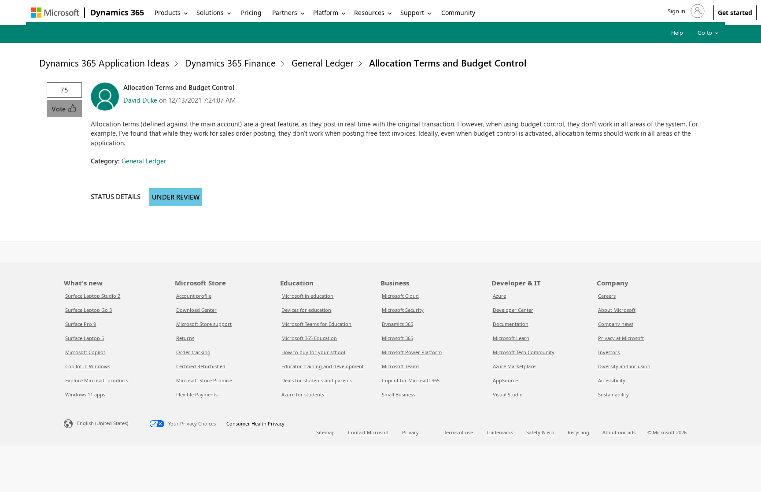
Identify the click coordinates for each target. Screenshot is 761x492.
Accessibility (611, 380)
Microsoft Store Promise (204, 380)
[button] (685, 11)
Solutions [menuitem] (210, 12)
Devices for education (306, 310)
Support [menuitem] (412, 12)
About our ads (618, 432)
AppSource (505, 380)
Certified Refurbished (200, 366)
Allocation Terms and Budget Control (447, 62)
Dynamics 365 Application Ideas (104, 62)
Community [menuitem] (458, 12)
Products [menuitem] (168, 12)
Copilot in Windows (87, 366)
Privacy (410, 432)
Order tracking (193, 352)
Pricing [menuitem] (251, 12)
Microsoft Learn (511, 338)
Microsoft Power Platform (412, 352)
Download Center (196, 310)
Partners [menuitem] (284, 12)
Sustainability (613, 394)
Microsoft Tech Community (523, 352)
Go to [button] (706, 32)
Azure (499, 295)
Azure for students (302, 394)
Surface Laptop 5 (84, 338)
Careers (607, 295)
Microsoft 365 (397, 338)
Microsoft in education (307, 295)
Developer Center (513, 310)
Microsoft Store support (204, 324)
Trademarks (499, 432)
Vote (59, 108)
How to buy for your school (313, 352)
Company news (615, 324)
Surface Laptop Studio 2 (92, 295)
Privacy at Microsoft (621, 338)
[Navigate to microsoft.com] (55, 12)
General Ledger (322, 62)
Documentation (510, 324)
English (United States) (102, 423)
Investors (609, 352)
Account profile (193, 295)
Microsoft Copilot (85, 352)
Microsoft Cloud (400, 295)
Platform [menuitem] (325, 12)
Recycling (578, 432)
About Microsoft (616, 310)
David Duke (140, 100)
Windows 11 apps (85, 394)
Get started (735, 12)
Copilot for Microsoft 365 (411, 380)
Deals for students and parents (316, 380)
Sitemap (325, 432)
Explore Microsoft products (96, 380)
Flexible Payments (197, 394)
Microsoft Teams (400, 366)
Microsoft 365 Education (309, 338)
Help (677, 32)
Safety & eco (540, 432)
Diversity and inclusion (624, 366)
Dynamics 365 (117, 12)
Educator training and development (322, 366)
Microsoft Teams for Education (316, 324)
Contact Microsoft (368, 432)
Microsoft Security (403, 310)
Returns (185, 338)
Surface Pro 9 (80, 324)
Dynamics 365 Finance (230, 62)
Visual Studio (508, 394)
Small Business (398, 394)
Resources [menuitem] (369, 12)
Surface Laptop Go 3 (88, 310)
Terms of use (458, 432)
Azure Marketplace (514, 366)
